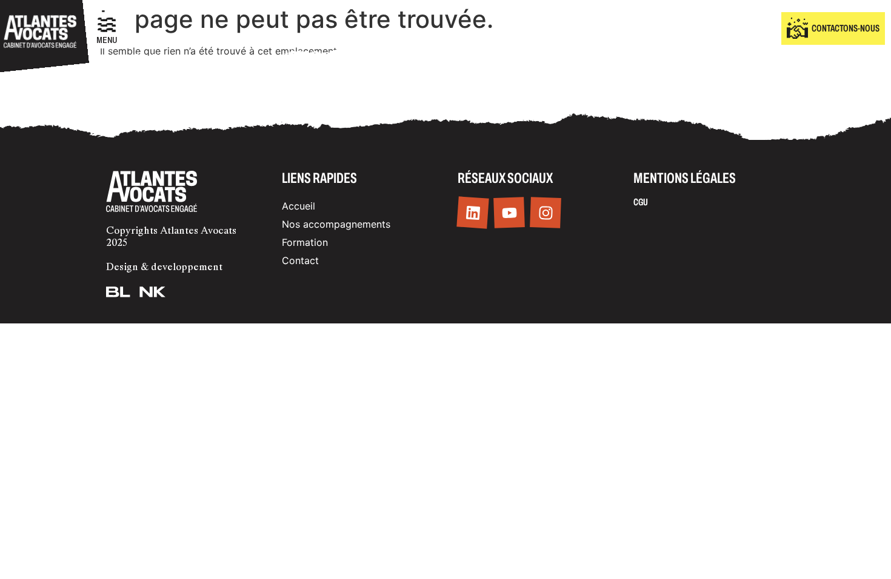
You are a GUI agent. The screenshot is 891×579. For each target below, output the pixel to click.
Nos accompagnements (336, 224)
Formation (305, 242)
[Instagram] (545, 213)
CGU (640, 202)
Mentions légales (684, 178)
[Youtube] (509, 213)
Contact (300, 260)
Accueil (298, 206)
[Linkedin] (472, 213)
